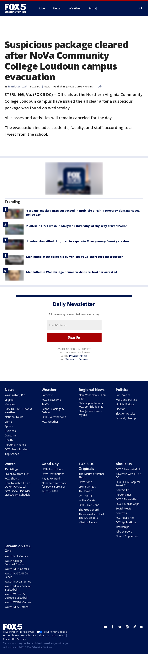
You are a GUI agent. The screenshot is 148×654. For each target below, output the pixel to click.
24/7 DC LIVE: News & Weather (18, 410)
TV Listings (11, 469)
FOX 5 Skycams (51, 399)
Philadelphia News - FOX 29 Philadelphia (91, 404)
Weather (49, 389)
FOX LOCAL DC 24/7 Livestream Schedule (17, 492)
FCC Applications (126, 522)
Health (9, 440)
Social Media (123, 508)
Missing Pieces (88, 522)
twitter (120, 627)
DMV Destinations (53, 474)
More (92, 8)
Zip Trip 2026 (50, 491)
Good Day (50, 463)
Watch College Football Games (14, 562)
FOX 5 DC (35, 86)
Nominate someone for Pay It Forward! (54, 484)
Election (120, 409)
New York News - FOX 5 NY (92, 396)
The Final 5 (85, 491)
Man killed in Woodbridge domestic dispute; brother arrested (71, 272)
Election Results (125, 413)
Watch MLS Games (17, 607)
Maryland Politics (126, 399)
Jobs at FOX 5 (124, 531)
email (142, 627)
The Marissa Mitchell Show (91, 475)
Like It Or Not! (87, 486)
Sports (9, 426)
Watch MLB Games (17, 569)
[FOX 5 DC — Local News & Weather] (17, 8)
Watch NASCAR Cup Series (17, 575)
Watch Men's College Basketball (18, 587)
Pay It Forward (51, 478)
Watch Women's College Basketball (16, 595)
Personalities (124, 494)
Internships (122, 527)
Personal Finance (15, 444)
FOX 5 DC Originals (86, 466)
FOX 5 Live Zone (89, 505)
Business (10, 431)
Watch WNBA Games (18, 602)
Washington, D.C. (15, 395)
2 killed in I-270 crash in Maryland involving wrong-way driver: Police (76, 226)
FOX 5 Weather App (54, 417)
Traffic (46, 404)
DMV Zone (85, 482)
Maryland (10, 404)
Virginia (9, 399)
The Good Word (89, 509)
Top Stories (12, 454)
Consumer (11, 435)
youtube (105, 627)
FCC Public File (125, 517)
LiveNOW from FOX (17, 474)
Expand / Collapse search (141, 8)
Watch (10, 463)
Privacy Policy (78, 355)
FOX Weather (50, 421)
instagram (127, 627)
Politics (122, 389)
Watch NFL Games (16, 556)
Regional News (91, 389)
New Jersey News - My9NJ (90, 412)
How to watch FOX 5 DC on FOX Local (17, 484)
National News (14, 417)
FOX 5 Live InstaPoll (128, 469)
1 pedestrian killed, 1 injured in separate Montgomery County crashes (77, 241)
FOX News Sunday (16, 449)
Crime (8, 421)
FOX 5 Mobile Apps (127, 504)
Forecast (47, 395)
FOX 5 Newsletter (127, 499)
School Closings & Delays (53, 410)
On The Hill (85, 496)
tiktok (134, 627)
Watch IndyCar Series (18, 581)
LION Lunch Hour (52, 469)
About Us (124, 463)
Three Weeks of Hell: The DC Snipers (91, 515)
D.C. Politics (123, 395)
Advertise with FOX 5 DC (128, 475)
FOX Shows (12, 478)
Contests (121, 513)
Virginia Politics (125, 404)
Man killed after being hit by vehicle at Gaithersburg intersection (75, 256)
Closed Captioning (127, 536)
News (47, 86)
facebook (112, 627)
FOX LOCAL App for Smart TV (128, 483)
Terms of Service (76, 359)
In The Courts (87, 500)
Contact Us (123, 490)
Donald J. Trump (126, 418)
